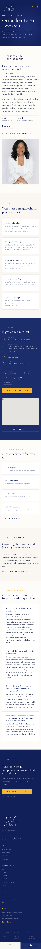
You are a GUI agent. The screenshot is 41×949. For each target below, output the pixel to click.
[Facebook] (9, 838)
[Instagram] (4, 838)
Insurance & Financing (8, 899)
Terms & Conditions (17, 937)
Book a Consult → (7, 922)
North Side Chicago (10, 378)
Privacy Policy (5, 937)
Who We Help (6, 849)
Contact (4, 902)
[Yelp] (15, 838)
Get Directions (19, 429)
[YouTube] (20, 838)
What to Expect (8, 797)
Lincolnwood (7, 383)
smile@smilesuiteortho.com (10, 919)
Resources (5, 859)
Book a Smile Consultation (17, 391)
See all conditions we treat (13, 572)
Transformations (6, 852)
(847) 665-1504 (7, 915)
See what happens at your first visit (16, 134)
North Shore (25, 373)
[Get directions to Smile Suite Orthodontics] (37, 6)
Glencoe (22, 378)
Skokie (6, 373)
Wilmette (14, 373)
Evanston (4, 869)
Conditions (5, 856)
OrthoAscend (31, 938)
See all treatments (9, 519)
